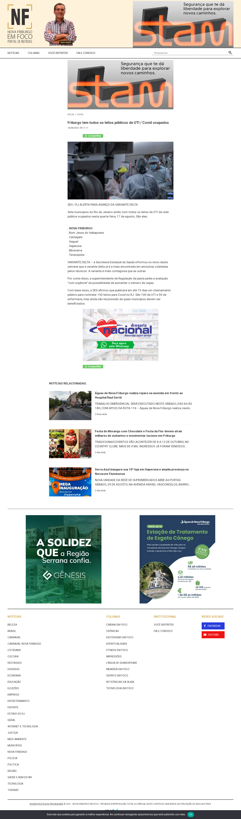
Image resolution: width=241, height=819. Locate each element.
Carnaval (14, 637)
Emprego (13, 694)
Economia (14, 675)
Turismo (13, 790)
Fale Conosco (86, 53)
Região (12, 771)
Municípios (15, 745)
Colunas (34, 53)
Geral (80, 114)
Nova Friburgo (17, 751)
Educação (14, 682)
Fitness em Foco (117, 650)
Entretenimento (18, 701)
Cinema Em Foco (116, 624)
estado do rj (16, 713)
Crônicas (112, 631)
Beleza (12, 624)
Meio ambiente (17, 739)
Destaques (15, 662)
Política (13, 764)
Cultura (13, 656)
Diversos (14, 669)
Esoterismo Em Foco (119, 637)
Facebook (214, 625)
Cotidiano (14, 650)
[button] (230, 53)
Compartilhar (94, 136)
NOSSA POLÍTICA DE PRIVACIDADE (46, 804)
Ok (190, 814)
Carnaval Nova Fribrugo (24, 643)
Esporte (13, 707)
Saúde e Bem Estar (20, 777)
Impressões (114, 656)
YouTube (213, 634)
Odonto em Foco (117, 675)
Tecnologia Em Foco (120, 688)
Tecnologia (15, 783)
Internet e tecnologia (23, 726)
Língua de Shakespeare (121, 662)
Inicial (71, 114)
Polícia (12, 758)
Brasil (12, 631)
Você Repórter (58, 53)
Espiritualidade (116, 643)
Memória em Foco (117, 669)
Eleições (13, 688)
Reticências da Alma (120, 682)
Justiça (13, 732)
